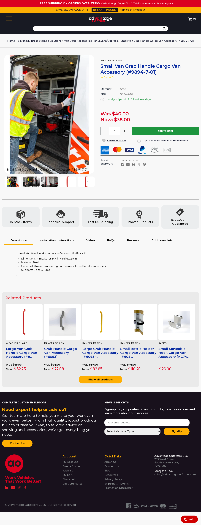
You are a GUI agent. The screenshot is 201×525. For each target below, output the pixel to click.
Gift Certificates (72, 483)
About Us (110, 461)
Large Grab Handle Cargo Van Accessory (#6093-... (100, 353)
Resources (111, 475)
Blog (107, 470)
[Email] (128, 164)
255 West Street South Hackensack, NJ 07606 (171, 460)
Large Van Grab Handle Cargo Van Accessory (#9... (21, 353)
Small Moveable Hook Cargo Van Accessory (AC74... (173, 353)
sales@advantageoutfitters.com (175, 474)
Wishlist (67, 470)
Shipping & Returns (116, 483)
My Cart (67, 475)
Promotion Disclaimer (118, 487)
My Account (70, 461)
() (194, 19)
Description (18, 240)
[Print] (133, 164)
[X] (139, 164)
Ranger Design (54, 343)
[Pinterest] (144, 164)
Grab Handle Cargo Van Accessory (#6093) (60, 353)
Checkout (68, 479)
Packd (162, 343)
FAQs (111, 240)
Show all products (100, 379)
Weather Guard (16, 343)
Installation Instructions (56, 240)
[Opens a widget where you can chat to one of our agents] (189, 519)
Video (90, 240)
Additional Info (162, 240)
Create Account (72, 466)
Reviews (133, 240)
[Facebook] (122, 164)
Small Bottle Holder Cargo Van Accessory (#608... (138, 353)
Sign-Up (176, 431)
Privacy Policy (113, 479)
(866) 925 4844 (164, 471)
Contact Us (17, 443)
